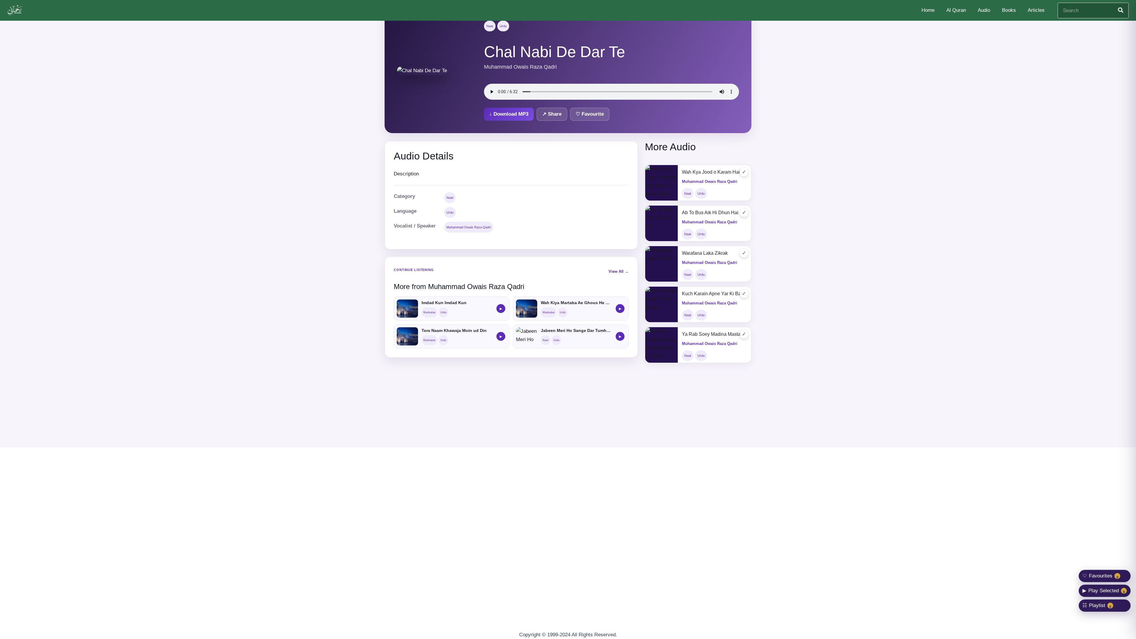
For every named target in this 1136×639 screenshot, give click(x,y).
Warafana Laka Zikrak (705, 253)
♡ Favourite (590, 114)
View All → (619, 271)
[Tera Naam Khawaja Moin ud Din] (407, 336)
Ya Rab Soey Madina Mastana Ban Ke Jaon (714, 334)
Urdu (503, 26)
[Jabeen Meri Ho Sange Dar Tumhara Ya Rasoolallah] (526, 336)
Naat (489, 26)
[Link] (16, 10)
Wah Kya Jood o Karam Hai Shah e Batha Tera (714, 172)
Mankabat (429, 312)
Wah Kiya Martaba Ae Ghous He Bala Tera (576, 302)
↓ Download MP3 (508, 114)
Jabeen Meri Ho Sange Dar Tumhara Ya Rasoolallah (576, 330)
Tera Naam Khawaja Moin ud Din (454, 330)
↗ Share (551, 114)
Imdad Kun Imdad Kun (444, 302)
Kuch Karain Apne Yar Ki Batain (714, 293)
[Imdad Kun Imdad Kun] (407, 308)
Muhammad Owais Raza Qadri (468, 227)
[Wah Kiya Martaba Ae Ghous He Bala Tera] (526, 308)
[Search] (1120, 10)
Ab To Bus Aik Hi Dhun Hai (710, 212)
